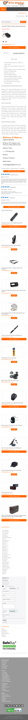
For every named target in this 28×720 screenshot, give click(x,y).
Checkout (22, 5)
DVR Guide (4, 666)
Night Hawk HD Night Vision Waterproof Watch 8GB (12, 403)
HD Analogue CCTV (6, 554)
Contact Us (4, 636)
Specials (4, 573)
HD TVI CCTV (5, 553)
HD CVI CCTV (5, 552)
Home (3, 21)
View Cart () (23, 13)
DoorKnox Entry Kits (6, 567)
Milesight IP (4, 547)
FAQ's (3, 688)
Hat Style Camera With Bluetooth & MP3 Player (11, 470)
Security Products (5, 562)
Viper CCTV (4, 544)
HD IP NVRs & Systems (6, 537)
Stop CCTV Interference (6, 681)
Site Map (4, 685)
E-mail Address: (6, 591)
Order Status (15, 5)
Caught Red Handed (6, 678)
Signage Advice (5, 677)
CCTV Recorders (5, 531)
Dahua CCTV (4, 550)
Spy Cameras (8, 21)
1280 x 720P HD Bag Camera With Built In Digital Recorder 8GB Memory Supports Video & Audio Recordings (14, 516)
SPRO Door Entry (5, 566)
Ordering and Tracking (6, 701)
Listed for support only (14, 47)
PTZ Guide (4, 663)
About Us (3, 629)
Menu (3, 9)
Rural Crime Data (5, 680)
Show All (22, 168)
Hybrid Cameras (5, 563)
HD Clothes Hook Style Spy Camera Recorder (11, 245)
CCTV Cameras (5, 530)
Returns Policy (4, 631)
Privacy (21, 718)
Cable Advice (4, 673)
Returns (3, 697)
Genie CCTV (4, 543)
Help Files (3, 634)
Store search (4, 630)
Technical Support (5, 690)
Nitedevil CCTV (5, 541)
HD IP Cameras (5, 536)
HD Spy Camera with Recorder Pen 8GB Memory (12, 335)
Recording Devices (6, 676)
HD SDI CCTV (5, 556)
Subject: (4, 588)
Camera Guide (5, 665)
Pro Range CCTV (5, 540)
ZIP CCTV (4, 539)
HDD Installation (5, 675)
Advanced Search (5, 686)
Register (3, 700)
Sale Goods (4, 560)
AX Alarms (4, 572)
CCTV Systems (5, 533)
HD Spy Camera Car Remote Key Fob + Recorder (12, 425)
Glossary (4, 664)
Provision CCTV (5, 546)
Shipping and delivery (6, 696)
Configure (14, 249)
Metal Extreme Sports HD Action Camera (10, 380)
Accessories (4, 534)
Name (4, 595)
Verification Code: (5, 612)
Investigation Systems (6, 557)
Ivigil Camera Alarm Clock (7, 492)
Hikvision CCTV (5, 549)
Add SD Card (6, 53)
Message (4, 603)
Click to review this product (14, 171)
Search (26, 16)
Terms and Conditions (14, 718)
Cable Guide (4, 661)
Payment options (5, 694)
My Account (7, 5)
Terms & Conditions (5, 633)
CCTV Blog (4, 672)
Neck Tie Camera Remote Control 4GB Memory (11, 448)
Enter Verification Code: (6, 615)
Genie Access (5, 569)
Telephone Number (6, 599)
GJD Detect (4, 570)
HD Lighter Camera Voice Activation (9, 358)
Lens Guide (4, 668)
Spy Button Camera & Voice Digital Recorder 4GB (12, 223)
